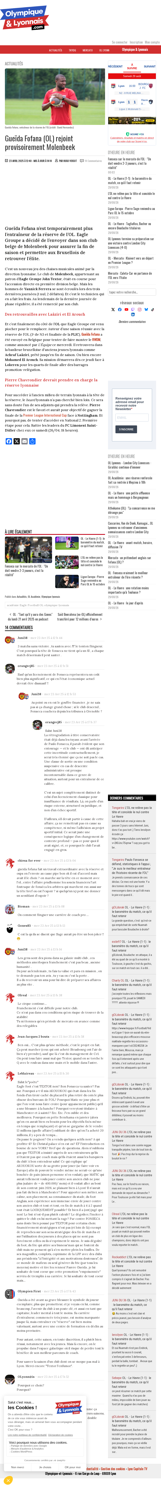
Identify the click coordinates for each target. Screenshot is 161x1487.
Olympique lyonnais (50, 597)
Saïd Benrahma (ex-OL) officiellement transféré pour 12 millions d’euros (79, 616)
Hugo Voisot (70, 161)
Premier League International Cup (45, 415)
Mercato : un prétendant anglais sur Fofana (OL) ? (129, 560)
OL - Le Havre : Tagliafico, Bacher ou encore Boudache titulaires (129, 226)
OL (41, 605)
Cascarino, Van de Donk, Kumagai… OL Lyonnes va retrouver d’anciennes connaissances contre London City (130, 527)
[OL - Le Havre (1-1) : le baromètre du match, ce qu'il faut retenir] (67, 548)
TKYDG (72, 50)
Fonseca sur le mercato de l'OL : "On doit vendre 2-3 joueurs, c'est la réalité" (26, 570)
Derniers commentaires (132, 321)
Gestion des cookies (113, 1468)
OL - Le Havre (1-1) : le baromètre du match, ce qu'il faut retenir (93, 542)
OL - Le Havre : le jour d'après (125, 603)
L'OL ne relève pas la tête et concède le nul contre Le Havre (92, 561)
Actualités (55, 50)
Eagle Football (29, 605)
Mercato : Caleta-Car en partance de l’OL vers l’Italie (130, 275)
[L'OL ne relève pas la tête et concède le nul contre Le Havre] (67, 567)
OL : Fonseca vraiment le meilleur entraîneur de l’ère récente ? (128, 575)
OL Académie (34, 597)
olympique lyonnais (56, 605)
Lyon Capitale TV (137, 1468)
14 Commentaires (93, 161)
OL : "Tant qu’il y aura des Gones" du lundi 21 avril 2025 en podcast (30, 616)
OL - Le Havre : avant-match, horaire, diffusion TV (130, 544)
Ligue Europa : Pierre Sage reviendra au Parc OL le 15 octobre (93, 580)
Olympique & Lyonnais (135, 49)
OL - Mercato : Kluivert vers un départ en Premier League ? (131, 260)
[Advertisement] (55, 195)
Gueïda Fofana (90, 334)
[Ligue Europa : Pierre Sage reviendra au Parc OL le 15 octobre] (67, 586)
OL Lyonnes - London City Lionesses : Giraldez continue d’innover (129, 465)
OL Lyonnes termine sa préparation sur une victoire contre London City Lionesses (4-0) (131, 243)
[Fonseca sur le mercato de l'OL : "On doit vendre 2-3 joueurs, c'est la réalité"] (28, 561)
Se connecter (120, 42)
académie (13, 605)
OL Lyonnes (105, 50)
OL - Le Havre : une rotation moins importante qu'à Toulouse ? (128, 590)
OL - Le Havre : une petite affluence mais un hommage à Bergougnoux (129, 495)
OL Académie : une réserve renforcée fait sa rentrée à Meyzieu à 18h (130, 480)
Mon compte (152, 42)
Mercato (88, 50)
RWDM (96, 339)
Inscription (136, 42)
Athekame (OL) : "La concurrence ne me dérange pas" (131, 510)
